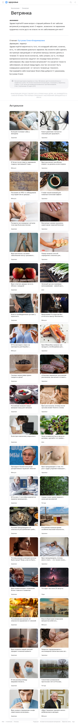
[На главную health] (13, 2)
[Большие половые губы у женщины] (24, 125)
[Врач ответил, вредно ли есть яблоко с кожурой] (24, 277)
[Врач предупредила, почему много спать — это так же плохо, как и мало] (54, 551)
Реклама (16, 721)
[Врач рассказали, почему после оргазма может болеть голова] (54, 399)
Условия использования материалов (50, 721)
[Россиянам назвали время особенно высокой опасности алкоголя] (54, 521)
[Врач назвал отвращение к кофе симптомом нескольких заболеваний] (24, 704)
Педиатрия (25, 8)
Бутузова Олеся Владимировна (31, 40)
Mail (3, 721)
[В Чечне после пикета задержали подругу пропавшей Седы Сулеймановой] (24, 155)
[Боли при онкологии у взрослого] (24, 429)
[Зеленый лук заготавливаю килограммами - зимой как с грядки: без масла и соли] (54, 277)
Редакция (36, 721)
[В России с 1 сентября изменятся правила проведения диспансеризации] (24, 490)
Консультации (15, 8)
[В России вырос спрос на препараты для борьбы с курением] (24, 338)
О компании (9, 721)
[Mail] (6, 2)
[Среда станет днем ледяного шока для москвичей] (54, 490)
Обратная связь (66, 721)
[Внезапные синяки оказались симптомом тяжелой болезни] (54, 216)
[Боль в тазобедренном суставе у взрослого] (24, 308)
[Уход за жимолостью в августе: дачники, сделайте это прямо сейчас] (54, 429)
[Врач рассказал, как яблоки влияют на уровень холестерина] (54, 155)
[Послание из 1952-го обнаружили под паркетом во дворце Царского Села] (24, 186)
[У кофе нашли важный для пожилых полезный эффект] (54, 186)
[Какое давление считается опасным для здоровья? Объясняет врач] (54, 125)
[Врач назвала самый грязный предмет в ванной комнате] (24, 643)
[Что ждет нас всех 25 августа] (54, 582)
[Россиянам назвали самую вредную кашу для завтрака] (24, 399)
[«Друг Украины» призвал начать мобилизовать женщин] (54, 704)
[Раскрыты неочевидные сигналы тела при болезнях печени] (24, 216)
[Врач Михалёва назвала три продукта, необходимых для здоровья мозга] (54, 338)
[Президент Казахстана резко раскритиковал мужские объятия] (24, 460)
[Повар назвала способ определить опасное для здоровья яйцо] (54, 247)
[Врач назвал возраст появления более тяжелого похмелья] (24, 582)
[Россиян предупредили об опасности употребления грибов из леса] (24, 521)
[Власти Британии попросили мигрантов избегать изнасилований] (54, 612)
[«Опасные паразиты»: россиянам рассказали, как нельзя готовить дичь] (54, 369)
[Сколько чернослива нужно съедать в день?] (24, 369)
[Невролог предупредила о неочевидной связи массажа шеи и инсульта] (54, 643)
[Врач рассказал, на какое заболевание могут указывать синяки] (24, 247)
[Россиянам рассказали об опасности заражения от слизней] (24, 612)
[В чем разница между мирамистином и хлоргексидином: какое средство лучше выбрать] (24, 673)
